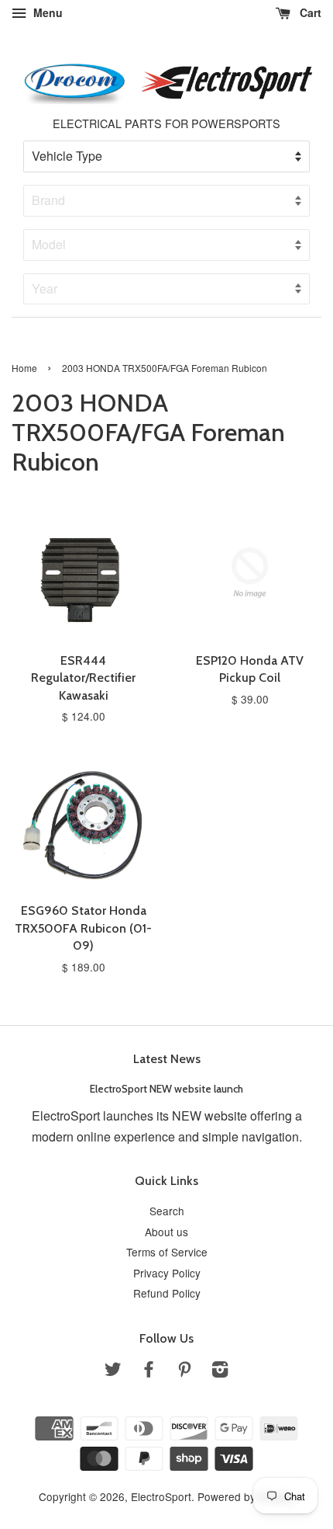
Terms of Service (167, 1252)
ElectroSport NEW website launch (166, 1088)
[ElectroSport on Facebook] (148, 1371)
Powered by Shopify (246, 1496)
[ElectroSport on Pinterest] (184, 1371)
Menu (46, 12)
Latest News (167, 1058)
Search (166, 1210)
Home (24, 367)
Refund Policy (167, 1293)
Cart (309, 12)
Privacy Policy (167, 1273)
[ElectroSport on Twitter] (113, 1371)
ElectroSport (161, 1496)
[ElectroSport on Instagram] (219, 1371)
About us (166, 1231)
